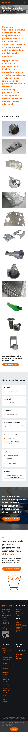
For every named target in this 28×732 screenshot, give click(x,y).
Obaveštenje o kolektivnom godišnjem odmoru (6, 688)
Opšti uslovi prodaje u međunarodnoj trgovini (19, 629)
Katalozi (18, 610)
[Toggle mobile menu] (25, 2)
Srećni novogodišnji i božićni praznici (7, 665)
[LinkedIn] (24, 650)
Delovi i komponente (18, 10)
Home (4, 10)
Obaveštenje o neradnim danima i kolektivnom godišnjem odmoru (6, 676)
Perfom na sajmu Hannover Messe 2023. (6, 699)
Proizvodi (9, 10)
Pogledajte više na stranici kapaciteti (13, 426)
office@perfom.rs (7, 629)
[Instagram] (22, 650)
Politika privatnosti (19, 715)
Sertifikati (19, 615)
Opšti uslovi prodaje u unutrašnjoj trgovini (21, 624)
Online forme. (9, 554)
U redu (14, 729)
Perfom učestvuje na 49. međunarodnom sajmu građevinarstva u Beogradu (7, 654)
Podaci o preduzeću (19, 612)
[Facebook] (17, 650)
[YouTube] (19, 650)
